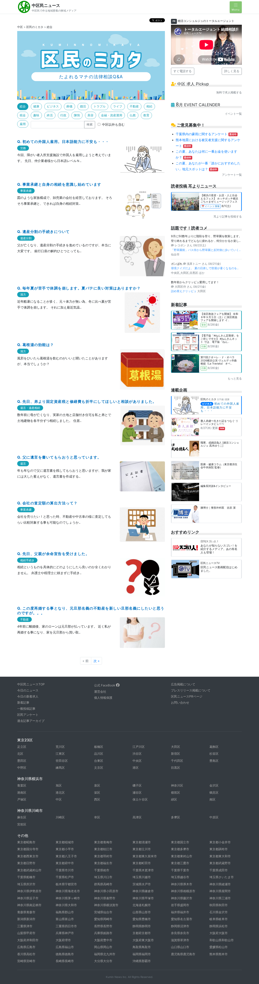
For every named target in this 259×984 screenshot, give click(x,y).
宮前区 (21, 824)
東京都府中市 (65, 863)
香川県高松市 (26, 954)
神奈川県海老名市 (68, 891)
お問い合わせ (180, 702)
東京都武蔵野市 (220, 863)
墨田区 (21, 761)
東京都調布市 (218, 849)
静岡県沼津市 (180, 926)
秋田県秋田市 (218, 905)
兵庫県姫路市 (103, 933)
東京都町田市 (142, 863)
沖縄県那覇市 (142, 961)
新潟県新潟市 (26, 919)
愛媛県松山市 (218, 947)
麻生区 (21, 817)
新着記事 (23, 702)
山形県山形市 (142, 912)
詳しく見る (231, 71)
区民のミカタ (34, 27)
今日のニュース (27, 690)
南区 (212, 799)
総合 (23, 106)
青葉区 (21, 785)
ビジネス (53, 106)
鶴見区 (214, 792)
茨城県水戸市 (142, 884)
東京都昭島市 (26, 842)
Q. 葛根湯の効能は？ (35, 345)
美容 (90, 115)
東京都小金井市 (220, 842)
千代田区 (177, 761)
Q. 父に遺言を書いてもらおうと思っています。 (59, 457)
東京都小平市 (65, 849)
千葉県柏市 (101, 870)
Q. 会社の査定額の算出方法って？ (47, 503)
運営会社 (100, 692)
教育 (146, 115)
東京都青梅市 (103, 842)
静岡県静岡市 (142, 926)
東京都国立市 (180, 842)
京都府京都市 (142, 933)
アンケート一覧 (232, 174)
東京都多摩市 (180, 849)
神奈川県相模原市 (183, 891)
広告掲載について (183, 684)
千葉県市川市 (65, 870)
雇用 (23, 124)
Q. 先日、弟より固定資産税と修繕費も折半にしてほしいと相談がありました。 (87, 401)
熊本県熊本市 (218, 954)
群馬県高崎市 (103, 884)
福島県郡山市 (65, 912)
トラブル (99, 106)
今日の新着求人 (27, 696)
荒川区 (60, 747)
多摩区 (175, 817)
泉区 (97, 785)
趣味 (36, 115)
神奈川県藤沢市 (181, 898)
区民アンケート (27, 715)
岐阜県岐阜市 (218, 919)
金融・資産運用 (111, 115)
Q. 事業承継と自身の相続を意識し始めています (59, 184)
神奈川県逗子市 (27, 898)
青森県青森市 (26, 912)
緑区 (174, 799)
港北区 (60, 792)
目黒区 (175, 768)
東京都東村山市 (181, 856)
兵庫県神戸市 (65, 933)
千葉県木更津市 (143, 870)
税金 (23, 115)
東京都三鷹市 (180, 863)
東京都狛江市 (103, 849)
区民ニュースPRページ (186, 696)
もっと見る (235, 378)
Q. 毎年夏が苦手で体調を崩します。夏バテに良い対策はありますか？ (79, 288)
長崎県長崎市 (65, 961)
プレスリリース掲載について (190, 690)
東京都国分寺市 (27, 849)
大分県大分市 (103, 961)
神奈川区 (177, 785)
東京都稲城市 (65, 842)
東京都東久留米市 (145, 856)
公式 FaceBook (105, 685)
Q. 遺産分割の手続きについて (43, 231)
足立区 (21, 747)
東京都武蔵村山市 (29, 870)
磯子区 (137, 785)
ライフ (117, 106)
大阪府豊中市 (103, 940)
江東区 (60, 754)
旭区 (59, 785)
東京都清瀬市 (142, 842)
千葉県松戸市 (65, 877)
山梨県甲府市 (26, 933)
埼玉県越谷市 (180, 877)
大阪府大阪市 (218, 933)
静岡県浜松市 (218, 926)
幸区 (97, 817)
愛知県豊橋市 (142, 919)
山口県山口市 (180, 947)
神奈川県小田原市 (106, 891)
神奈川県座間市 (220, 891)
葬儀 (69, 106)
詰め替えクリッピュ (184, 291)
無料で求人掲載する (229, 92)
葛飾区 (214, 747)
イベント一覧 (233, 113)
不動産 (134, 106)
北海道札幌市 (142, 905)
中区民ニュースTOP (31, 684)
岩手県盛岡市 (180, 905)
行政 (63, 115)
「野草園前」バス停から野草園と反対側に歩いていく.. (206, 250)
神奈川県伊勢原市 (29, 891)
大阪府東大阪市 (143, 940)
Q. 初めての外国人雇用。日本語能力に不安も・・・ (63, 141)
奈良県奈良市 (180, 933)
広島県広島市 (26, 947)
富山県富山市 (65, 919)
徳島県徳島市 (65, 954)
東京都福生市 (103, 863)
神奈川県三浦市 (220, 898)
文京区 (98, 768)
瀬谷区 (137, 792)
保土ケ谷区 (140, 799)
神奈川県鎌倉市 (143, 891)
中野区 (21, 768)
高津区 (137, 817)
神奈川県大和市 (66, 905)
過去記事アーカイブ (31, 721)
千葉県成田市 (218, 870)
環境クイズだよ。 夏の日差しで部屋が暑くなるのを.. (205, 268)
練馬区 (60, 768)
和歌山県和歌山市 (221, 940)
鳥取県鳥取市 (142, 947)
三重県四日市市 (66, 926)
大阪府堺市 (63, 940)
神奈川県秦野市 (104, 898)
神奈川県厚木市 (181, 884)
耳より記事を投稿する (227, 216)
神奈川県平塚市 (143, 898)
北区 (20, 754)
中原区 (214, 817)
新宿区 (175, 754)
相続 (149, 106)
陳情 (77, 115)
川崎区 (60, 817)
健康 (36, 106)
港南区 (21, 792)
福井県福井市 (180, 912)
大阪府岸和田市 (27, 940)
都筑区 (175, 792)
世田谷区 (62, 761)
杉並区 (214, 754)
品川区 (98, 754)
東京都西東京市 (27, 856)
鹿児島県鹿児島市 (183, 954)
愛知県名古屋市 (181, 919)
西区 (97, 799)
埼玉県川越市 (142, 877)
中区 (20, 27)
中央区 (137, 761)
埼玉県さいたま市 (221, 877)
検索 (90, 124)
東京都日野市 (26, 863)
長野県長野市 (103, 926)
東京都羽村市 (103, 856)
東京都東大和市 (220, 856)
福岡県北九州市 (104, 954)
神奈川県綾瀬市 (220, 884)
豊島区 (214, 761)
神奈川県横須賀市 (106, 905)
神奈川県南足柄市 (29, 905)
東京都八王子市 (66, 856)
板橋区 (98, 747)
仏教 (133, 115)
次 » (96, 661)
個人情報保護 (103, 698)
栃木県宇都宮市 (66, 884)
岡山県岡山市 (103, 947)
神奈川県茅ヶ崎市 (68, 898)
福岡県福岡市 (142, 954)
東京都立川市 (142, 849)
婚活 (83, 106)
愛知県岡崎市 (103, 919)
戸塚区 (21, 799)
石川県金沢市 (218, 912)
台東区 (98, 761)
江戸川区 (139, 747)
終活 (50, 115)
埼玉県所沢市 (26, 884)
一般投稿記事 (26, 709)
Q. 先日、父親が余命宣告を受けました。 (53, 554)
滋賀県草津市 (180, 940)
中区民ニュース (46, 5)
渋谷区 (137, 754)
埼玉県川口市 (103, 877)
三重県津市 (24, 926)
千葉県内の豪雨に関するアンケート (206, 134)
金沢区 (214, 785)
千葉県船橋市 (26, 877)
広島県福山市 (65, 947)
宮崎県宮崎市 (26, 961)
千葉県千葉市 (180, 870)
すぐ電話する (182, 71)
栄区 (97, 792)
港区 (136, 768)
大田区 (175, 747)
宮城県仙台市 (103, 912)
